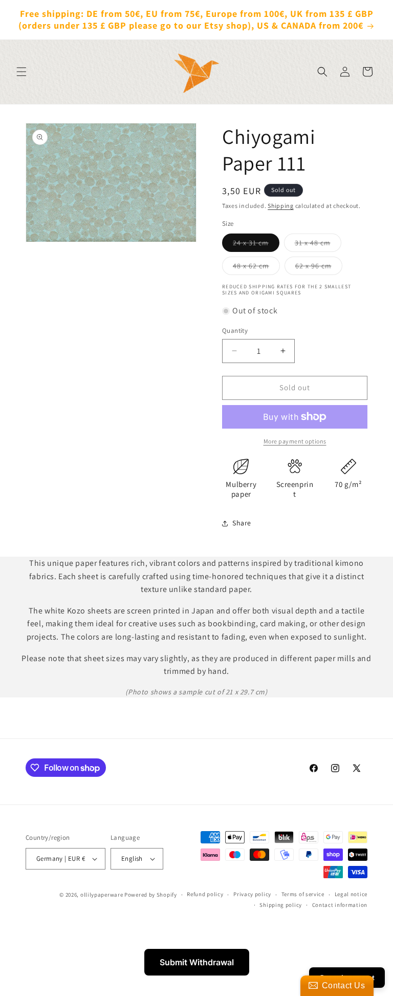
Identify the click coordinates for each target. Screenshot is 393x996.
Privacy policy (252, 894)
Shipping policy (280, 904)
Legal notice (351, 894)
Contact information (339, 904)
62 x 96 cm (318, 268)
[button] (21, 71)
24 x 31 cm (256, 245)
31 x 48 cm (318, 245)
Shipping (281, 205)
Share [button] (241, 522)
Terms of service (302, 894)
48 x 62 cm (256, 268)
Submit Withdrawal (197, 962)
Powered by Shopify (150, 894)
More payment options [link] (295, 441)
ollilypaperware (101, 894)
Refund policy (205, 894)
